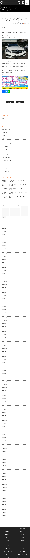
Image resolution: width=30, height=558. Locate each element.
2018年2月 (4, 509)
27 (15, 215)
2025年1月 (4, 278)
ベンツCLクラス (6, 149)
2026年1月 (4, 245)
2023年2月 (4, 342)
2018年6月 (4, 498)
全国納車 (22, 537)
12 (11, 211)
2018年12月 (4, 482)
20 (15, 213)
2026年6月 (4, 231)
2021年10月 (4, 387)
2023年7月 (4, 329)
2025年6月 (4, 265)
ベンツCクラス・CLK (7, 152)
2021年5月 (4, 401)
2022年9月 (4, 356)
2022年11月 (4, 351)
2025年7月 (4, 262)
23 (26, 213)
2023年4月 (4, 337)
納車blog (7, 554)
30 (26, 215)
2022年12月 (4, 348)
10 (4, 211)
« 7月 (3, 219)
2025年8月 (4, 259)
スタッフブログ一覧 (6, 129)
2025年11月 (4, 251)
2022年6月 (4, 365)
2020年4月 (4, 437)
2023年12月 (4, 315)
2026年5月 (4, 234)
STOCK (19, 3)
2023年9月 (4, 323)
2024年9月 (4, 290)
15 (22, 211)
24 (4, 215)
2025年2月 (4, 276)
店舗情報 (22, 534)
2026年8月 (4, 226)
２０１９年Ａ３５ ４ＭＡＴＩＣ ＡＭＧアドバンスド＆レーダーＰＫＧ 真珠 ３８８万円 (14, 193)
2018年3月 (4, 507)
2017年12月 (4, 515)
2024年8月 (4, 292)
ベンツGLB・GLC (6, 157)
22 (22, 213)
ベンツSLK (5, 168)
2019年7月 (4, 462)
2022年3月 (4, 373)
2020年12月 (4, 415)
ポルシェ (4, 135)
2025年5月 (4, 267)
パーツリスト (22, 531)
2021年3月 (4, 406)
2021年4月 (4, 404)
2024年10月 (4, 287)
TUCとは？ (7, 534)
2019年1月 (4, 479)
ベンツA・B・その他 (7, 143)
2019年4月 (4, 470)
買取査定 (22, 543)
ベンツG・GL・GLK (7, 160)
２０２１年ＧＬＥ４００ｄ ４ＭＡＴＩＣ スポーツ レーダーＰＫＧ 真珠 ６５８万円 (14, 197)
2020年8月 (4, 426)
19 (11, 213)
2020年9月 (4, 423)
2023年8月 (4, 326)
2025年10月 (4, 253)
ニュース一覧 (4, 132)
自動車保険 (7, 543)
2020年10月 (4, 420)
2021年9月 (4, 390)
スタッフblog (22, 551)
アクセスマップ (7, 537)
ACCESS (23, 3)
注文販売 (22, 540)
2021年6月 (4, 398)
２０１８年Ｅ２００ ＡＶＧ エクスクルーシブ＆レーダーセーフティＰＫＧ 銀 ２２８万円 (14, 189)
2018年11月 (4, 484)
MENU (27, 2)
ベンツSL (5, 165)
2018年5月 (4, 501)
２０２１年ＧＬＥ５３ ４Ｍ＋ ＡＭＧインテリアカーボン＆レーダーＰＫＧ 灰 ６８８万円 (14, 185)
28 (18, 215)
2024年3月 (4, 306)
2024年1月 (4, 312)
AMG (4, 140)
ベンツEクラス (20, 23)
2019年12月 (4, 448)
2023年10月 (4, 320)
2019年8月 (4, 459)
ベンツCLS (5, 146)
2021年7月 (4, 395)
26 (11, 215)
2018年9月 (4, 490)
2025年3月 (4, 273)
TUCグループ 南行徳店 (7, 2)
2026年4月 (4, 237)
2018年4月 (4, 504)
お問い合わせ (7, 548)
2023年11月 (4, 317)
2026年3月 (4, 239)
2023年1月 (4, 345)
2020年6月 (4, 431)
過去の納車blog (5, 120)
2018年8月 (4, 493)
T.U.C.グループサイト (22, 554)
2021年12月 (4, 381)
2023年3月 (4, 340)
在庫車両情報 (22, 528)
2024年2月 (4, 309)
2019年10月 (4, 454)
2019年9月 (4, 456)
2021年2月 (4, 409)
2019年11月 (4, 451)
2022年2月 (4, 376)
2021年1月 (4, 412)
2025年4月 (4, 270)
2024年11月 (4, 284)
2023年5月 (4, 334)
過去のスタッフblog (6, 118)
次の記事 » (20, 102)
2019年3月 (4, 473)
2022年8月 (4, 359)
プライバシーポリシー (7, 551)
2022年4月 (4, 370)
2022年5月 (4, 367)
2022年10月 (4, 354)
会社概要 (22, 548)
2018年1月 (4, 512)
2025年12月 (4, 248)
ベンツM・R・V (6, 163)
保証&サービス (7, 531)
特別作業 (7, 540)
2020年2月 (4, 443)
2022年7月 (4, 362)
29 (22, 215)
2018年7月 (4, 495)
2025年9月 (4, 256)
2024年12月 (4, 281)
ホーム (7, 528)
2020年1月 (4, 445)
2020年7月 (4, 429)
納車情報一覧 (26, 23)
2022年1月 (4, 379)
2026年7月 (4, 228)
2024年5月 (4, 301)
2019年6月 (4, 465)
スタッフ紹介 (7, 545)
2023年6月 (4, 331)
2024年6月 (4, 298)
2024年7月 (4, 295)
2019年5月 (4, 468)
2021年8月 (4, 392)
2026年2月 (4, 242)
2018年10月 (4, 487)
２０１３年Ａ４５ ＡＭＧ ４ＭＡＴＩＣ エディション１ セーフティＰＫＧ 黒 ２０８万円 (15, 181)
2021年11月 (4, 384)
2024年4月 (4, 303)
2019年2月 (4, 476)
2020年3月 (4, 440)
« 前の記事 (9, 102)
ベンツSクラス (6, 171)
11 (7, 211)
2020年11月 (4, 418)
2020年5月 (4, 434)
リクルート (22, 545)
